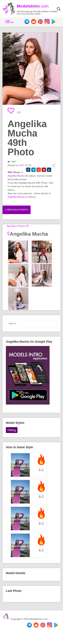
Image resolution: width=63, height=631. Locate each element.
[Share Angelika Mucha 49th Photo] (53, 167)
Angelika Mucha (16, 175)
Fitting (12, 430)
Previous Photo (17, 209)
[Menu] (9, 23)
